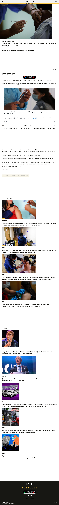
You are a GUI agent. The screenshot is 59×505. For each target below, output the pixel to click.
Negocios (4, 376)
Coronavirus (4, 41)
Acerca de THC (29, 495)
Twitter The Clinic (22, 487)
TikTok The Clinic (34, 487)
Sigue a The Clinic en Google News (29, 77)
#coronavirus (5, 175)
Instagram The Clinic (26, 487)
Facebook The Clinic (24, 487)
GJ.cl (55, 503)
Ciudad (3, 247)
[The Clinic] (3, 1)
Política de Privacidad (29, 498)
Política (3, 349)
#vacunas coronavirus (22, 175)
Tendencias (4, 220)
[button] (3, 73)
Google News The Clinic (36, 487)
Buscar (55, 1)
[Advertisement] (29, 140)
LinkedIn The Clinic (32, 487)
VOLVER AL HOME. (6, 169)
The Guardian (12, 125)
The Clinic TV (30, 487)
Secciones (56, 1)
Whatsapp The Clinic (28, 487)
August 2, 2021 (17, 166)
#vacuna (13, 175)
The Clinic (55, 69)
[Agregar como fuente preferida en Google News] (29, 492)
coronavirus (32, 80)
